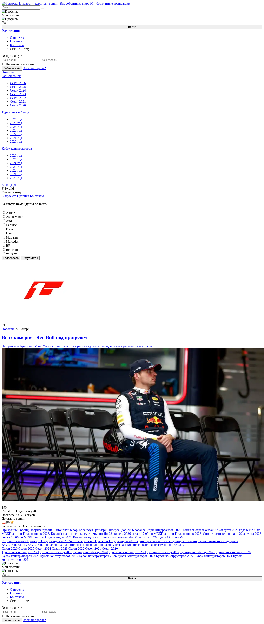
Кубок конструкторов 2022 (175, 556)
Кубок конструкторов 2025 (59, 556)
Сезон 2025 (26, 548)
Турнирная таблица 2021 (197, 552)
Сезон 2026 (10, 548)
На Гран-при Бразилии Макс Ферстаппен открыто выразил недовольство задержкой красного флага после (77, 341)
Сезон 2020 (110, 548)
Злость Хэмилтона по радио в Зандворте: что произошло (58, 544)
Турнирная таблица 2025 (54, 552)
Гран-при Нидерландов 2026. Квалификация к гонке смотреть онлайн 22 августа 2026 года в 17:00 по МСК (85, 533)
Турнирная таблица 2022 (161, 552)
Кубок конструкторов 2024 (98, 556)
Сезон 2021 (93, 548)
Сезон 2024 (43, 548)
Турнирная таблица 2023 (126, 552)
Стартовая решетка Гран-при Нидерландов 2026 (101, 541)
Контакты (17, 45)
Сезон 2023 (60, 548)
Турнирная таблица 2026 (19, 552)
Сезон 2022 (76, 548)
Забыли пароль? (34, 68)
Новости (8, 329)
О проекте (17, 37)
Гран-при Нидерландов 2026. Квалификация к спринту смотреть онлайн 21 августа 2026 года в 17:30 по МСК (109, 537)
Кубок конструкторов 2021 (213, 556)
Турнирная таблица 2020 (233, 552)
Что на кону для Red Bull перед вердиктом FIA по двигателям (141, 544)
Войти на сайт (12, 68)
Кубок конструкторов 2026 (20, 556)
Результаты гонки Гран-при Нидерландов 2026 (34, 541)
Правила (16, 41)
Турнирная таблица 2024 (90, 552)
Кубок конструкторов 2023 (136, 556)
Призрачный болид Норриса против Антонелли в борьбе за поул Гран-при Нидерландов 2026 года (71, 530)
